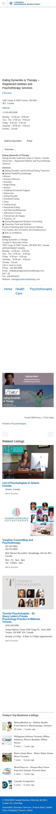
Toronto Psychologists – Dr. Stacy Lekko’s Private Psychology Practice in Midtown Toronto (21, 617)
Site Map (18, 803)
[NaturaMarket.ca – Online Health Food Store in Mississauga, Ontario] (7, 727)
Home (8, 289)
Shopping (12, 810)
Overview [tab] (9, 149)
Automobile (7, 807)
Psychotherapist (41, 289)
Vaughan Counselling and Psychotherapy (17, 541)
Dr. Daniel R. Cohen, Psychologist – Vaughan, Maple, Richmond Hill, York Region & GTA (5, 434)
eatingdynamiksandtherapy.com (26, 279)
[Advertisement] (28, 44)
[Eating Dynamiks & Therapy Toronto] (28, 390)
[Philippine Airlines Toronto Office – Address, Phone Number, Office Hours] (7, 741)
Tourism (22, 810)
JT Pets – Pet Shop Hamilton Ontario (50, 434)
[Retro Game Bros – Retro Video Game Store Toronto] (7, 757)
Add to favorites (13, 141)
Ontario (52, 3)
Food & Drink (39, 807)
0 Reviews (7, 93)
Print (29, 141)
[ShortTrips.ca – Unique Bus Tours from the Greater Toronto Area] (7, 771)
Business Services (22, 807)
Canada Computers (24, 781)
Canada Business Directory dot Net (30, 800)
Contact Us (7, 803)
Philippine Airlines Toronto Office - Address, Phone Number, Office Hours (32, 739)
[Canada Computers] (7, 785)
